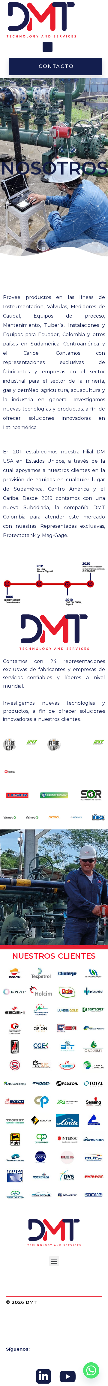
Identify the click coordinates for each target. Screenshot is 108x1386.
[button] (47, 47)
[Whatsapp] (91, 1370)
